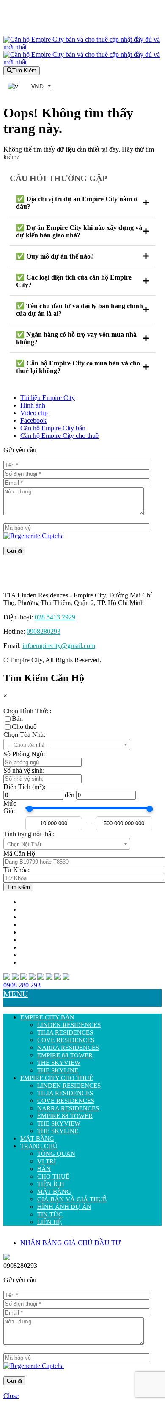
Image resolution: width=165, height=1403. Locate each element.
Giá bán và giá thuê (72, 1199)
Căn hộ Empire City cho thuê (59, 435)
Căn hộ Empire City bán (52, 428)
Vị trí (46, 1161)
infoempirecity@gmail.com (58, 645)
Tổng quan (56, 1153)
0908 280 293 (22, 985)
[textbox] (67, 745)
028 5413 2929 (55, 617)
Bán (44, 1169)
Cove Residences (65, 1040)
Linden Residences (69, 1025)
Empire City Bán (47, 1017)
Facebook (33, 420)
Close (11, 1395)
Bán (17, 718)
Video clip (34, 412)
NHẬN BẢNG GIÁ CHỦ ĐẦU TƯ (70, 1242)
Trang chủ (39, 1146)
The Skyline (57, 1070)
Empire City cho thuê (56, 1078)
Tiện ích (50, 1184)
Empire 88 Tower (65, 1055)
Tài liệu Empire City (47, 397)
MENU (15, 993)
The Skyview (58, 1062)
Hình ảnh (32, 405)
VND (37, 86)
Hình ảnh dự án (64, 1206)
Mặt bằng (37, 1138)
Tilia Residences (65, 1032)
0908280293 (43, 631)
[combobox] (66, 744)
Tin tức (50, 1214)
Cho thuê (24, 726)
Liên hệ (49, 1222)
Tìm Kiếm (24, 70)
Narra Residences (68, 1047)
